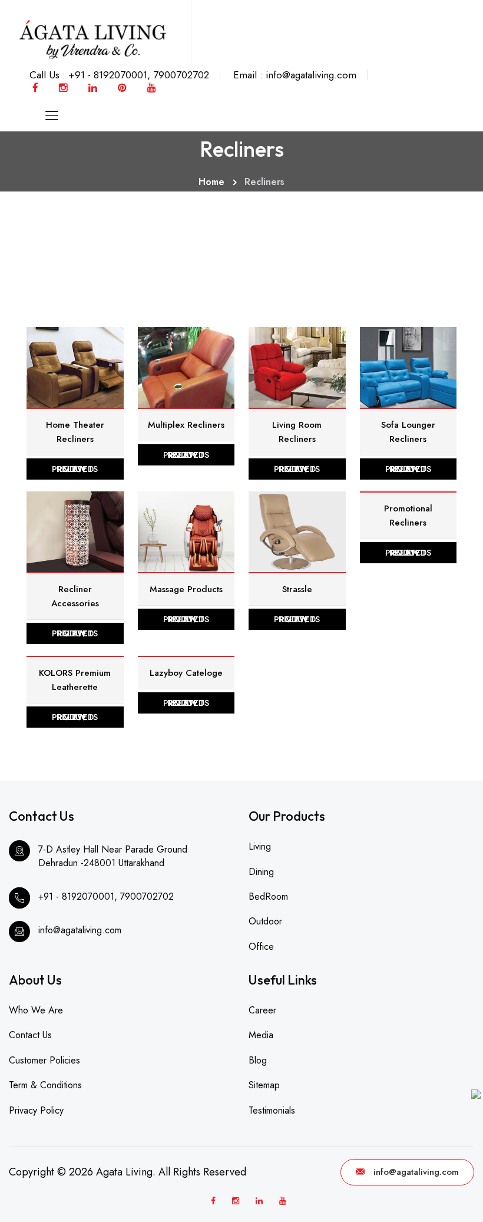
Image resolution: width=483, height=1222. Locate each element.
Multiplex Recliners (186, 424)
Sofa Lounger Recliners (408, 431)
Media (261, 1035)
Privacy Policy (36, 1110)
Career (262, 1010)
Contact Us (30, 1035)
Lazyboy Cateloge (186, 672)
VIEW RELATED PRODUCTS (75, 469)
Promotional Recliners (408, 515)
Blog (258, 1060)
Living (260, 846)
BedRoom (268, 896)
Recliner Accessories (75, 596)
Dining (261, 871)
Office (261, 946)
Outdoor (265, 921)
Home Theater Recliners (75, 431)
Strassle (297, 589)
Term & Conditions (45, 1085)
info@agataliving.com (416, 1171)
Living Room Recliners (297, 431)
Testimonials (272, 1110)
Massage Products (186, 589)
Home (211, 182)
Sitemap (264, 1085)
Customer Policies (44, 1060)
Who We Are (36, 1010)
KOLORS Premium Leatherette (75, 679)
